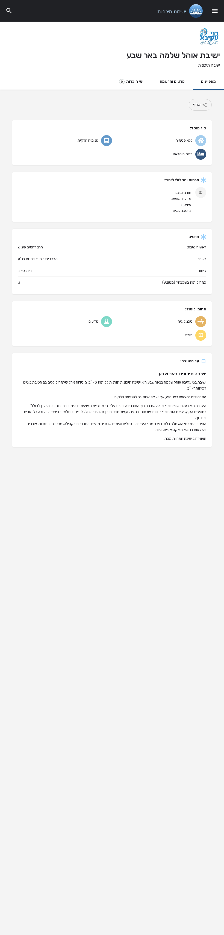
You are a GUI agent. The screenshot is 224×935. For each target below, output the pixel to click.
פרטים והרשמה (172, 81)
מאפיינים (208, 81)
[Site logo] (179, 11)
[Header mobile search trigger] (9, 10)
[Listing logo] (209, 37)
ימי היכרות (132, 81)
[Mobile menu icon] (215, 10)
